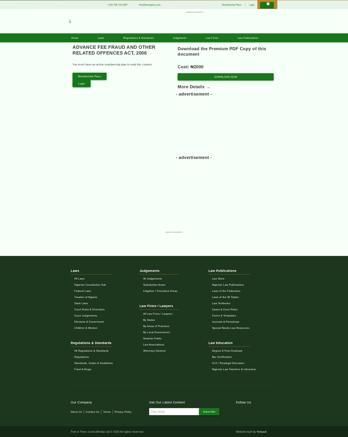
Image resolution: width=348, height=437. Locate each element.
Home (74, 37)
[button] (272, 38)
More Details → (194, 86)
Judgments (180, 37)
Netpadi (262, 431)
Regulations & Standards (138, 37)
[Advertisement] (192, 22)
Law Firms (212, 37)
